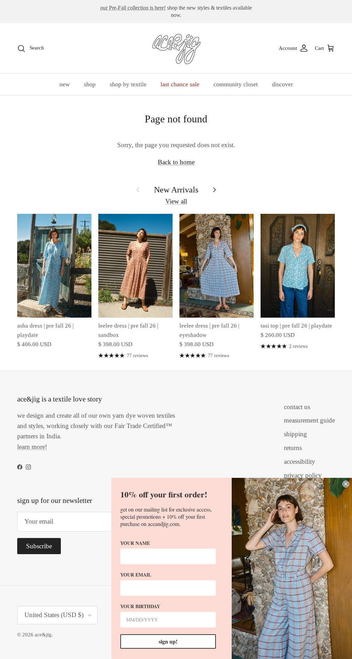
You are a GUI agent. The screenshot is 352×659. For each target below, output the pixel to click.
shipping (295, 434)
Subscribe (39, 546)
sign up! (168, 641)
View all (176, 201)
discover (282, 84)
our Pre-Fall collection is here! (133, 8)
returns (293, 447)
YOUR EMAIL (135, 574)
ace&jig (43, 634)
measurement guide (309, 420)
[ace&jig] (176, 48)
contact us (297, 406)
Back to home (176, 162)
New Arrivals (176, 189)
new (64, 84)
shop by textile (128, 84)
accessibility (299, 461)
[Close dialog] (345, 484)
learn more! (32, 446)
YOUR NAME (135, 543)
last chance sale (180, 84)
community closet (235, 84)
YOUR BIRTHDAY (140, 606)
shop (90, 84)
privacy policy (303, 475)
